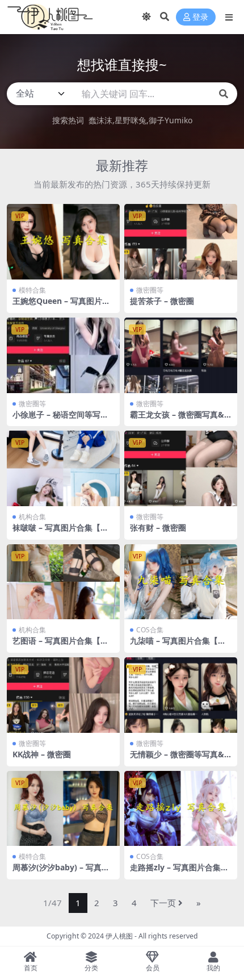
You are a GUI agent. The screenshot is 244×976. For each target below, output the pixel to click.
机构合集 (32, 517)
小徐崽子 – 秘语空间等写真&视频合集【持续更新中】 (60, 419)
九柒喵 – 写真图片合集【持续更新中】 (178, 645)
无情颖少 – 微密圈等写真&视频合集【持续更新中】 (177, 759)
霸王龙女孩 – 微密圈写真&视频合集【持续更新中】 (177, 419)
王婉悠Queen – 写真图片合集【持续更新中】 (61, 305)
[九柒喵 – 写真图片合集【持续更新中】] (180, 582)
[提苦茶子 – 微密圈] (180, 242)
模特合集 (32, 290)
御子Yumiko (170, 120)
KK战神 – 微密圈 (41, 754)
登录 (200, 17)
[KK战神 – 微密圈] (63, 695)
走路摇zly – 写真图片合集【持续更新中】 (175, 872)
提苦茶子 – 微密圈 (162, 300)
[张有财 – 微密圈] (180, 468)
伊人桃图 (119, 936)
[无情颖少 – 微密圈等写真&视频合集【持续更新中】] (180, 695)
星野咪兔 (130, 120)
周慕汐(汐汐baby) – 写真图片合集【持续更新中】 (61, 872)
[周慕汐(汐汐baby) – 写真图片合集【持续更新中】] (63, 808)
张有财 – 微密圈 (158, 527)
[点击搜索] (223, 93)
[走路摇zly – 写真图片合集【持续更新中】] (180, 808)
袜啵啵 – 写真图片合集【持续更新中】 (60, 532)
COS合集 (149, 630)
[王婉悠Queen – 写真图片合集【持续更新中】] (63, 242)
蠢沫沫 (100, 120)
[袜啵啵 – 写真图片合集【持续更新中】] (63, 468)
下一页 (163, 902)
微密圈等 (149, 290)
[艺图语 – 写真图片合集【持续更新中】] (63, 582)
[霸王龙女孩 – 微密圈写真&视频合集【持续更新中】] (180, 355)
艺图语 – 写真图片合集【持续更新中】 (60, 645)
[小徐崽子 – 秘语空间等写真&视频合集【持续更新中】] (63, 355)
